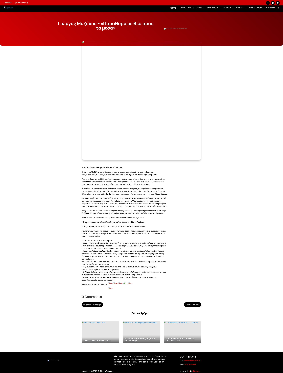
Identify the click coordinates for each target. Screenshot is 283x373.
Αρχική (173, 8)
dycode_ (197, 371)
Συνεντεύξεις (212, 8)
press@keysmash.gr (192, 360)
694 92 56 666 (190, 364)
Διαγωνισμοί (241, 8)
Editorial (182, 8)
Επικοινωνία (270, 8)
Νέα (189, 8)
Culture (199, 8)
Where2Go (227, 8)
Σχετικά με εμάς (255, 8)
